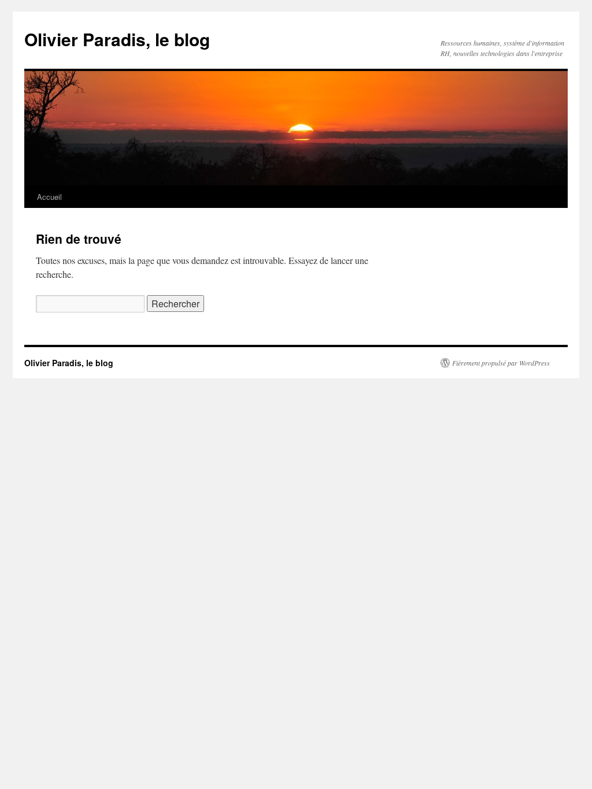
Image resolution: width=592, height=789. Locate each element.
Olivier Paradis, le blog (117, 39)
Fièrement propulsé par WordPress (501, 362)
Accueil (49, 196)
